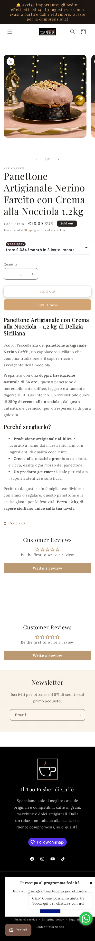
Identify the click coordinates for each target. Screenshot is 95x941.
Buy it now (47, 305)
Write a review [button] (47, 568)
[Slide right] (58, 159)
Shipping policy (53, 919)
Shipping (30, 230)
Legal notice (77, 919)
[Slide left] (36, 159)
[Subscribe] (79, 715)
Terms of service (25, 919)
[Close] (91, 883)
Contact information (50, 927)
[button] (9, 31)
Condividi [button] (17, 523)
